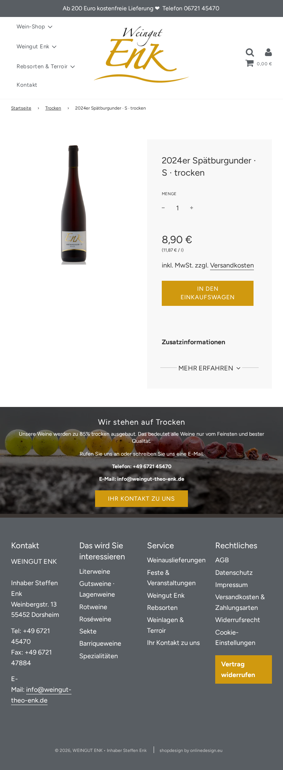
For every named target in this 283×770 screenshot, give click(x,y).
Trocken (53, 108)
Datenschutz (234, 573)
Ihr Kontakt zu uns (141, 498)
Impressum (231, 585)
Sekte (88, 631)
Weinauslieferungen (176, 560)
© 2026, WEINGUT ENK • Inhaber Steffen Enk (101, 750)
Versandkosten (232, 265)
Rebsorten (162, 608)
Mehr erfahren (206, 368)
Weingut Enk (166, 595)
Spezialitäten (98, 656)
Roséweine (95, 619)
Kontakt (27, 85)
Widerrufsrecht (237, 620)
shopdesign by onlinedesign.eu (191, 750)
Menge (169, 193)
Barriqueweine (100, 643)
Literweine (94, 571)
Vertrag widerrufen (238, 669)
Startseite (21, 108)
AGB (222, 560)
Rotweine (93, 607)
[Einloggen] (268, 52)
